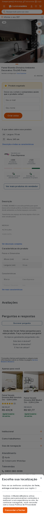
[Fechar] (41, 478)
